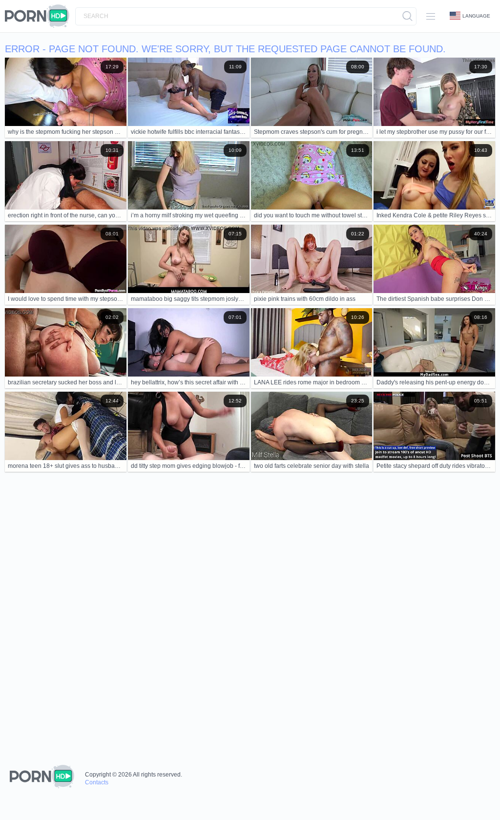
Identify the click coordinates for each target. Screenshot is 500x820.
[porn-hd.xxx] (40, 16)
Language (476, 16)
